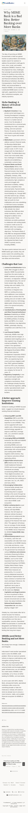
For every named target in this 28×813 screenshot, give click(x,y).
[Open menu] (24, 3)
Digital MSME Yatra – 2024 (8, 710)
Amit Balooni (7, 766)
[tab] (10, 771)
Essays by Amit (8, 783)
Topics (21, 785)
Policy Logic (7, 9)
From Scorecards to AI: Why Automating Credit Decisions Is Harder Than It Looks (12, 762)
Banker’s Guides (10, 785)
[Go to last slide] (4, 764)
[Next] (23, 764)
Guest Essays (20, 783)
